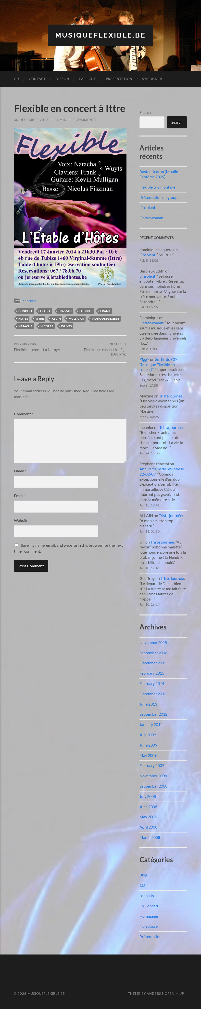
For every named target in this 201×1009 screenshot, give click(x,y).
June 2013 (148, 704)
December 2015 (152, 662)
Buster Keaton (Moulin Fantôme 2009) (158, 174)
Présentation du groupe (159, 197)
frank (105, 311)
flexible (85, 311)
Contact (37, 79)
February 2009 (151, 765)
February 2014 (151, 683)
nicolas (46, 326)
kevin (56, 318)
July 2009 (147, 734)
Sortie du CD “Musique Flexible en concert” (158, 364)
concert (25, 311)
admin (60, 120)
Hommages (149, 916)
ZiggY (144, 359)
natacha (25, 326)
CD (16, 79)
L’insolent (147, 207)
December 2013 (152, 693)
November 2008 (153, 775)
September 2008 (153, 786)
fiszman (65, 311)
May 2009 (148, 755)
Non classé (148, 926)
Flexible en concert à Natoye (37, 347)
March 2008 (149, 837)
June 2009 (148, 745)
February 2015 (151, 673)
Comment (23, 413)
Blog (143, 875)
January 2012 (151, 724)
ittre (40, 318)
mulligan (76, 318)
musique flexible (105, 318)
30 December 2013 (31, 120)
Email (19, 495)
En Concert (148, 905)
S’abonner (152, 79)
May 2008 (148, 816)
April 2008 (148, 827)
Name (20, 470)
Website (21, 520)
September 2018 (153, 652)
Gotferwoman (151, 217)
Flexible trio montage (157, 187)
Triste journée (170, 396)
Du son (62, 79)
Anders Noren (161, 993)
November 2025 (153, 642)
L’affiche (87, 79)
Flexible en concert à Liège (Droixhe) (105, 349)
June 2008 (148, 806)
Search (145, 112)
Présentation (119, 79)
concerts (29, 301)
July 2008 (147, 796)
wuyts (66, 326)
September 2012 (153, 714)
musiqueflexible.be (100, 35)
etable (45, 311)
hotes (23, 318)
